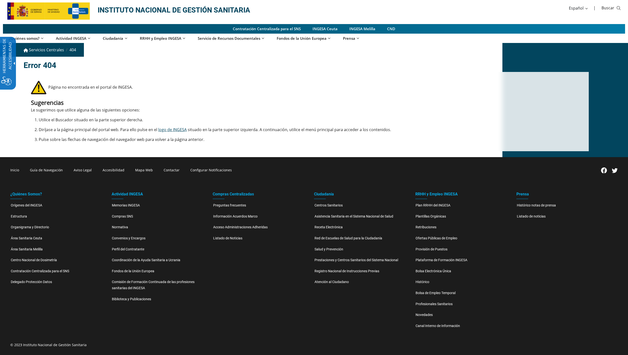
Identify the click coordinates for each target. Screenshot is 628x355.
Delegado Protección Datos (31, 282)
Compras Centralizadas (233, 194)
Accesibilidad (113, 170)
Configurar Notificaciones (211, 170)
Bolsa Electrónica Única (433, 271)
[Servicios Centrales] (78, 10)
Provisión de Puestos (431, 249)
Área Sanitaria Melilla (27, 249)
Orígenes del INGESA (26, 205)
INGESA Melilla (362, 28)
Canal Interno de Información (438, 326)
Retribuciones (426, 227)
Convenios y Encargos (128, 238)
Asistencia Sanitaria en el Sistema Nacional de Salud (353, 216)
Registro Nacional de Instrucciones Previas (346, 271)
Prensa (522, 194)
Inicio (14, 170)
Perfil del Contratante (128, 249)
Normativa (120, 227)
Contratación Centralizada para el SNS (267, 28)
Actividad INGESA (127, 194)
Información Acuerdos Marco (235, 216)
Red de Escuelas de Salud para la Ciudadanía (348, 238)
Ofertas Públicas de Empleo (436, 238)
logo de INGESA (172, 129)
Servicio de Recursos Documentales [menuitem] (229, 38)
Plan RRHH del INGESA (433, 205)
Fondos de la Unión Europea (133, 271)
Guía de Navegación (46, 170)
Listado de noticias (531, 216)
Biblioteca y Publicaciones (131, 299)
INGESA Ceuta (325, 28)
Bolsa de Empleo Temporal (436, 293)
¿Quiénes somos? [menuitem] (24, 38)
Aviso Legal (83, 170)
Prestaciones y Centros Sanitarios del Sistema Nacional (356, 260)
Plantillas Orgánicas (431, 216)
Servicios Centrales (46, 50)
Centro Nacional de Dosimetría (34, 260)
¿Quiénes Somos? (26, 194)
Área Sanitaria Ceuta (26, 238)
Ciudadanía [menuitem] (113, 38)
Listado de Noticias (227, 238)
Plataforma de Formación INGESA (441, 260)
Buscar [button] (608, 8)
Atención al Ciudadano (331, 282)
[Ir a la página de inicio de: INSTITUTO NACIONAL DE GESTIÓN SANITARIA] (37, 10)
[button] (579, 8)
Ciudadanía (324, 194)
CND (391, 28)
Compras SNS (122, 216)
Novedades (424, 315)
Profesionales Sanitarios (434, 304)
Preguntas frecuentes (229, 205)
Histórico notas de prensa (536, 205)
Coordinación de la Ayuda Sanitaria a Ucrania (146, 260)
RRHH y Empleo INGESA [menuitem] (160, 38)
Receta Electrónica (328, 227)
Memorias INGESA (126, 205)
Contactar (172, 170)
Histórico (422, 282)
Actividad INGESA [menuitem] (71, 38)
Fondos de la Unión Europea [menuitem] (302, 38)
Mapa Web (144, 170)
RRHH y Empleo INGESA (436, 194)
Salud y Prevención (328, 249)
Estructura (19, 216)
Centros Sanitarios (328, 205)
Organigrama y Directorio (30, 227)
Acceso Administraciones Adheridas (240, 227)
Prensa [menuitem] (349, 38)
